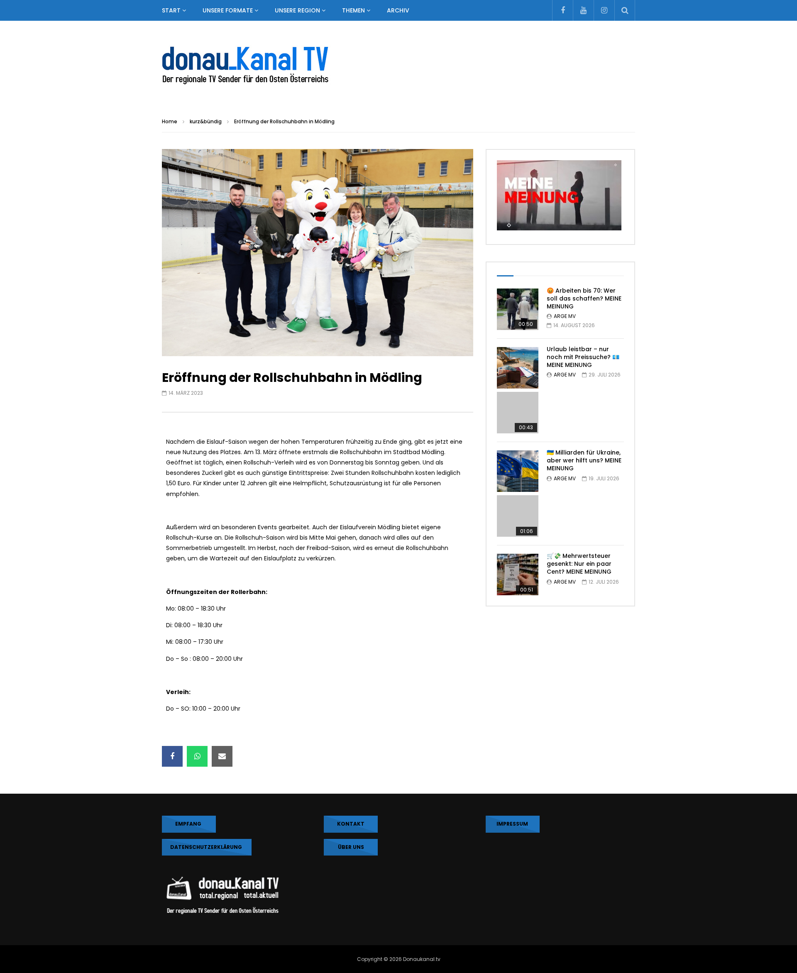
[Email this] (222, 756)
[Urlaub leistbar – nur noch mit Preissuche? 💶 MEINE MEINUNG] (517, 390)
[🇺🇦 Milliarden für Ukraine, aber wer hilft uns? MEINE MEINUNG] (517, 493)
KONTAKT (350, 823)
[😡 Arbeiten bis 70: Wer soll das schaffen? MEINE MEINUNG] (517, 309)
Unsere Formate (228, 10)
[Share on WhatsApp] (197, 756)
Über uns (351, 847)
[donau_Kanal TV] (398, 66)
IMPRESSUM (512, 823)
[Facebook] (562, 10)
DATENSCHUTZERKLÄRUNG (206, 847)
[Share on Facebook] (172, 756)
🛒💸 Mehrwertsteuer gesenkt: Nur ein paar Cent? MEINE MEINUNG (579, 564)
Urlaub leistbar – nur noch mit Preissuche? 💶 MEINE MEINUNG (583, 357)
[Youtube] (583, 10)
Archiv (398, 10)
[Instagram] (604, 10)
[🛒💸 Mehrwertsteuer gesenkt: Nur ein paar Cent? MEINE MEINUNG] (517, 574)
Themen (353, 10)
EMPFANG (189, 823)
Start (171, 10)
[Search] (624, 10)
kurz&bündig (206, 121)
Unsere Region (297, 10)
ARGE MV (565, 316)
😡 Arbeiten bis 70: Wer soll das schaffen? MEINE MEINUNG (584, 298)
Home (169, 121)
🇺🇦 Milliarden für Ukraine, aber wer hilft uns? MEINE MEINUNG (584, 460)
